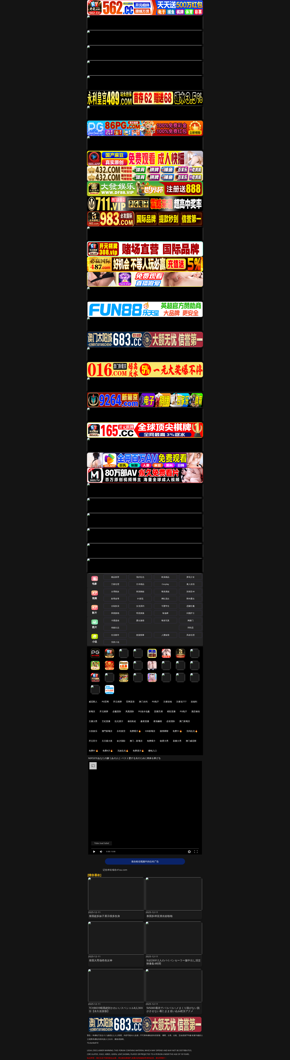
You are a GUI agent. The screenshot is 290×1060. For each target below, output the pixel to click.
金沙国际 (121, 740)
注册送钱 (167, 701)
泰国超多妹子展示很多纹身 (104, 916)
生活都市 (115, 635)
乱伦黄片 (119, 721)
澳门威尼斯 (191, 740)
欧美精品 (165, 577)
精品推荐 (115, 577)
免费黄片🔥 (138, 750)
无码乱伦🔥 (192, 731)
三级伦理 (115, 584)
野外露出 (191, 598)
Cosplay (165, 584)
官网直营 (130, 701)
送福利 (194, 701)
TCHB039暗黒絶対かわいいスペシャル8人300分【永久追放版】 (116, 1009)
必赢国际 (117, 711)
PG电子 (155, 701)
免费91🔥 (93, 750)
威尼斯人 (93, 701)
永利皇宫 (121, 731)
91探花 (140, 598)
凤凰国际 (130, 711)
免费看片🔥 (135, 731)
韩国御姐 (140, 591)
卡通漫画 (115, 620)
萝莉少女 (191, 577)
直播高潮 (158, 711)
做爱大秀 (164, 740)
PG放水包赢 (144, 711)
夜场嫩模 (157, 721)
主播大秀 (93, 721)
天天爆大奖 (107, 740)
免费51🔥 (177, 731)
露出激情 (140, 620)
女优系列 (140, 606)
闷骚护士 (191, 613)
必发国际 (170, 721)
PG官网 (105, 701)
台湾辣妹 (115, 591)
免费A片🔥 (108, 750)
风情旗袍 (115, 613)
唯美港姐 (165, 591)
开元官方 (93, 740)
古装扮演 (115, 606)
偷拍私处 (132, 721)
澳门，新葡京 (136, 740)
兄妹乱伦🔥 (123, 750)
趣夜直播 (144, 721)
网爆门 (190, 620)
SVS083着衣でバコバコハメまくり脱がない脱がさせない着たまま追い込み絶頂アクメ (173, 1009)
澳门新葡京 (184, 721)
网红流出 (165, 598)
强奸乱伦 (140, 577)
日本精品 (140, 584)
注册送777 (181, 701)
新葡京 (92, 711)
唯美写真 (165, 620)
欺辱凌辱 (115, 598)
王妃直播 (106, 721)
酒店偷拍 (195, 711)
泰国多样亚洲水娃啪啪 (159, 916)
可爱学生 (165, 606)
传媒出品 (115, 627)
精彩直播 (171, 711)
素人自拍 (191, 584)
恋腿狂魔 (191, 606)
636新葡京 (150, 731)
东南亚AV (190, 591)
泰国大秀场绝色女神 (100, 960)
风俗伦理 (191, 635)
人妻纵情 (165, 635)
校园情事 (140, 635)
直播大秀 (177, 740)
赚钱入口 (152, 750)
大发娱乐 (93, 731)
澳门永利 (143, 701)
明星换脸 (140, 613)
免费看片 (151, 740)
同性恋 (190, 627)
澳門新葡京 (107, 731)
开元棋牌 (117, 701)
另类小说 (115, 642)
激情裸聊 (164, 731)
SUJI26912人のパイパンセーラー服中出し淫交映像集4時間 (174, 962)
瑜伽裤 (165, 613)
